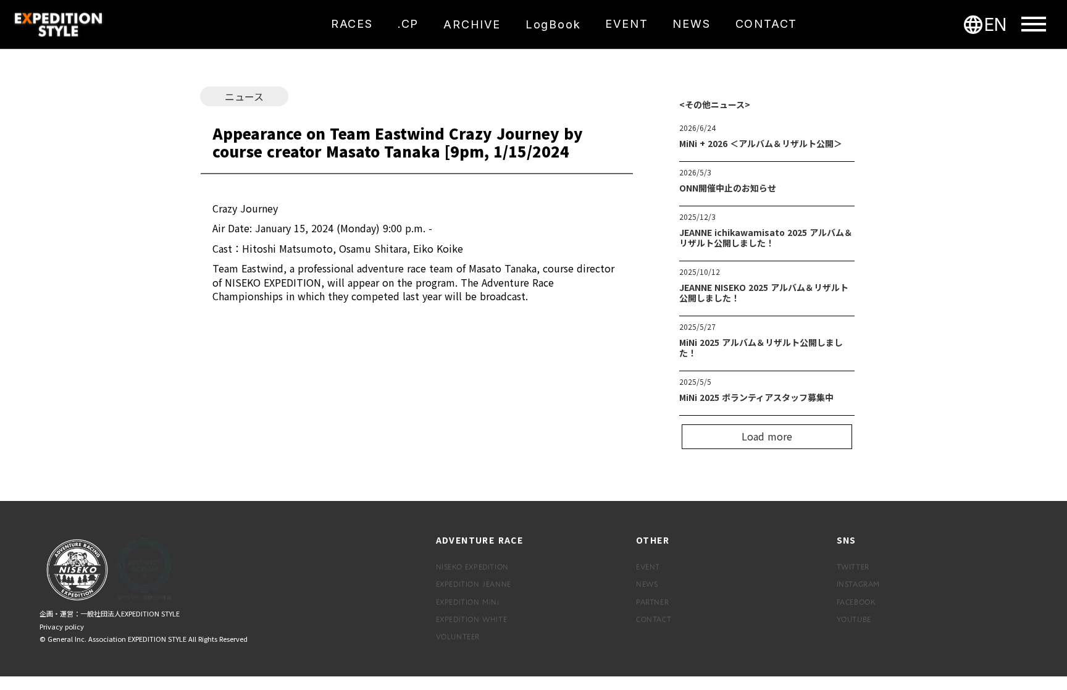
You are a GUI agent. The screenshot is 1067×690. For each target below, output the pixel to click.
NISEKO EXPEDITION (472, 566)
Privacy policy (62, 626)
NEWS (647, 583)
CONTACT (653, 619)
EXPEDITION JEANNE (473, 583)
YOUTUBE (854, 619)
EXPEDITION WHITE (472, 619)
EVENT (648, 566)
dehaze (1033, 25)
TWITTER (853, 566)
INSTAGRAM (858, 583)
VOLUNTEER (458, 636)
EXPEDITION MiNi (468, 601)
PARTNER (652, 601)
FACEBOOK (856, 601)
